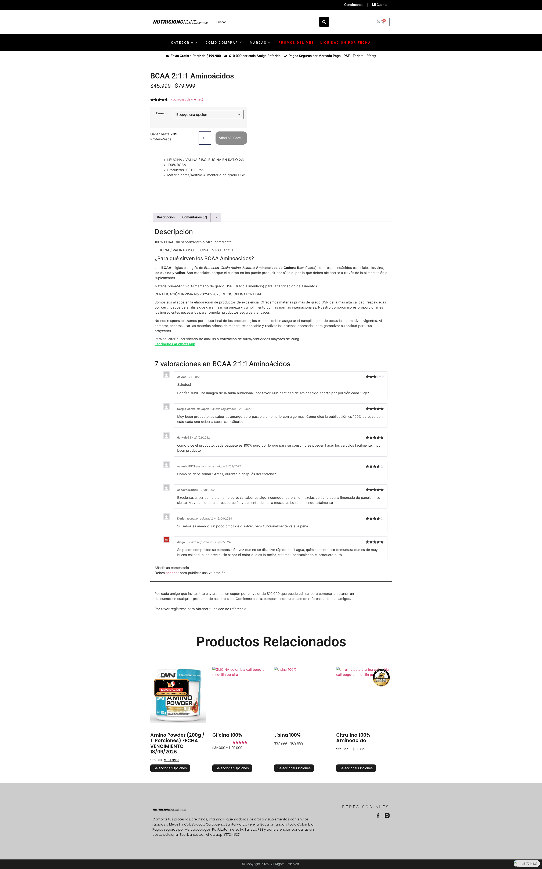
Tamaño (161, 113)
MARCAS (258, 43)
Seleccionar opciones (170, 768)
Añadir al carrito (231, 138)
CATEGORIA (182, 43)
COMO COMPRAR (222, 43)
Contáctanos (353, 5)
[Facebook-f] (378, 815)
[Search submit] (324, 22)
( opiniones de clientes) (186, 99)
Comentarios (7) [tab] (194, 217)
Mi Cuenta (379, 5)
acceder (172, 573)
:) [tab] (215, 217)
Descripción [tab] (166, 217)
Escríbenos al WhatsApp (175, 344)
